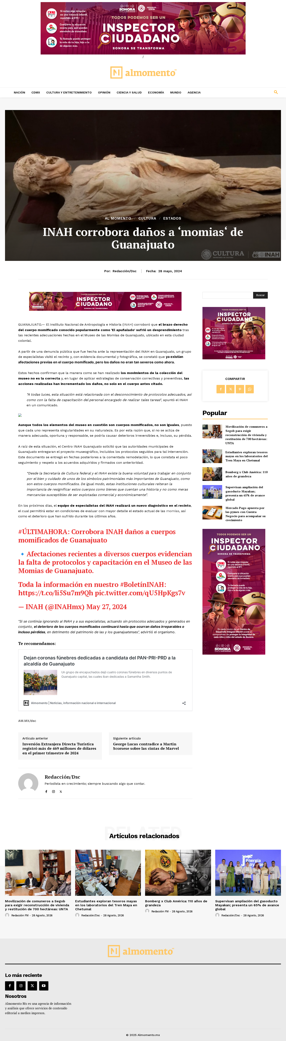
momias (172, 511)
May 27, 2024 (106, 606)
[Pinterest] (240, 389)
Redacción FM (19, 915)
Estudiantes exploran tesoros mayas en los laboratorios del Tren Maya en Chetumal (246, 456)
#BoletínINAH (142, 584)
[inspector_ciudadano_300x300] (233, 358)
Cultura (147, 218)
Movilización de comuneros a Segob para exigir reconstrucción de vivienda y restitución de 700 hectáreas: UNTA (246, 435)
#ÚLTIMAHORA (42, 531)
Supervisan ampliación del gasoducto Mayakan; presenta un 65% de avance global (245, 493)
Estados (172, 218)
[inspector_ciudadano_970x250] (143, 28)
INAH (128, 324)
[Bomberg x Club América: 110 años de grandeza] (212, 474)
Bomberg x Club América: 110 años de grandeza (246, 474)
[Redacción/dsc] (28, 783)
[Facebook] (46, 790)
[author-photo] (7, 915)
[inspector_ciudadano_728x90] (105, 309)
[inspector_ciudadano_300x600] (233, 653)
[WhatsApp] (249, 389)
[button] (250, 92)
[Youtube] (43, 986)
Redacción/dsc (125, 271)
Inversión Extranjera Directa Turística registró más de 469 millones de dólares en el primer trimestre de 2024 (59, 748)
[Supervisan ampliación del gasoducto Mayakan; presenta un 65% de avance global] (212, 492)
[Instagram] (53, 790)
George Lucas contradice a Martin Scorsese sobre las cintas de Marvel (146, 746)
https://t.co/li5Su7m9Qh (55, 592)
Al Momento (118, 218)
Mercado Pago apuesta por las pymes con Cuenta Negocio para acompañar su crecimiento (245, 514)
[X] (60, 790)
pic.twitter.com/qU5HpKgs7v (140, 592)
